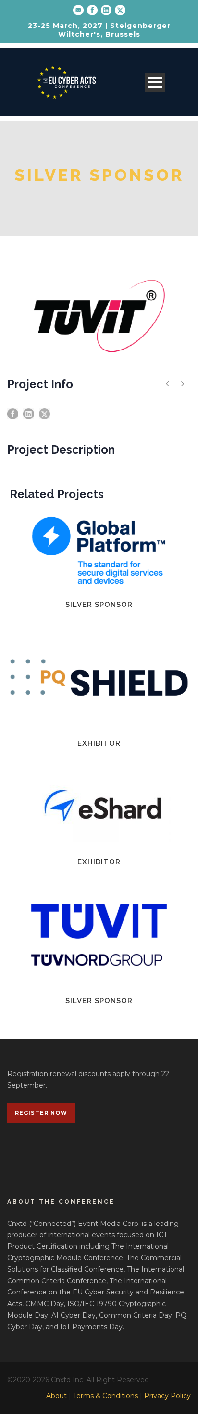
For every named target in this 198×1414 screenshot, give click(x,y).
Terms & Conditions (105, 1395)
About (56, 1395)
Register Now (41, 1112)
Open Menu (155, 82)
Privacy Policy (167, 1395)
